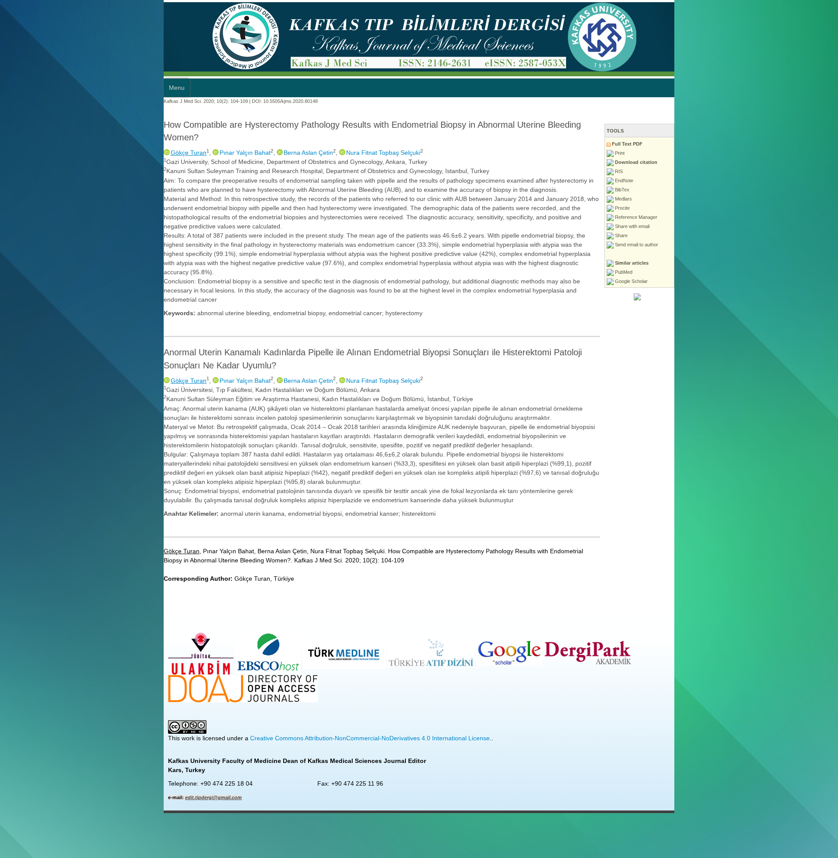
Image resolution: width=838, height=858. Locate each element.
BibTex (785, 189)
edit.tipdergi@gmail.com (49, 652)
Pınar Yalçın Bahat (81, 139)
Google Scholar (794, 281)
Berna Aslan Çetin (144, 139)
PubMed (786, 272)
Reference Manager (799, 217)
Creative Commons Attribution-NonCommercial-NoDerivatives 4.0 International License (206, 593)
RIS (781, 171)
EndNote (787, 180)
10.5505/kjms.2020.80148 (127, 101)
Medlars (786, 198)
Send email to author (799, 244)
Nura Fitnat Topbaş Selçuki (219, 139)
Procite (785, 208)
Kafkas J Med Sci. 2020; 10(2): (32, 101)
